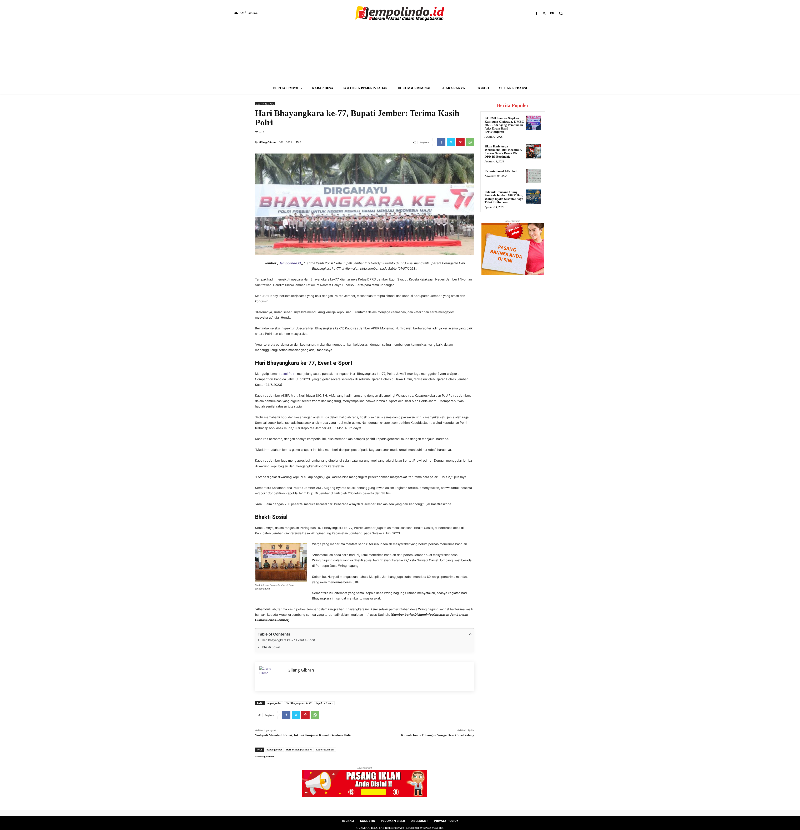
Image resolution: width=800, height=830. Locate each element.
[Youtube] (552, 13)
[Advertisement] (400, 51)
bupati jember (274, 703)
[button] (561, 13)
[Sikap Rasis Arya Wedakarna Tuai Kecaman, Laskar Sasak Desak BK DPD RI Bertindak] (533, 151)
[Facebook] (536, 13)
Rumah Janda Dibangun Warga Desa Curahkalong (437, 735)
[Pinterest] (460, 142)
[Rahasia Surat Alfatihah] (533, 176)
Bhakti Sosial (271, 647)
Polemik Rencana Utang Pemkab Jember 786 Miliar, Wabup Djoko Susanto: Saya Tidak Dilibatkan (504, 197)
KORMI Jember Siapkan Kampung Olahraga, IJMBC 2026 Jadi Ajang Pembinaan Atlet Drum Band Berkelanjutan (504, 124)
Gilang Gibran (267, 142)
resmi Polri (287, 374)
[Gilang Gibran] (271, 676)
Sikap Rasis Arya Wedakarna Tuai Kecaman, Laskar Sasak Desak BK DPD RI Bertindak (503, 151)
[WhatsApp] (470, 142)
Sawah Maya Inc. (433, 827)
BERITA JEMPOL (265, 104)
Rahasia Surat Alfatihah (501, 171)
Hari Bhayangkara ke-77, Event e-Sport (288, 640)
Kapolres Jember (324, 703)
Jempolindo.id (290, 263)
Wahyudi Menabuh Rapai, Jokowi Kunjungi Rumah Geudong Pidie (303, 735)
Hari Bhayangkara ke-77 (298, 703)
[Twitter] (544, 13)
